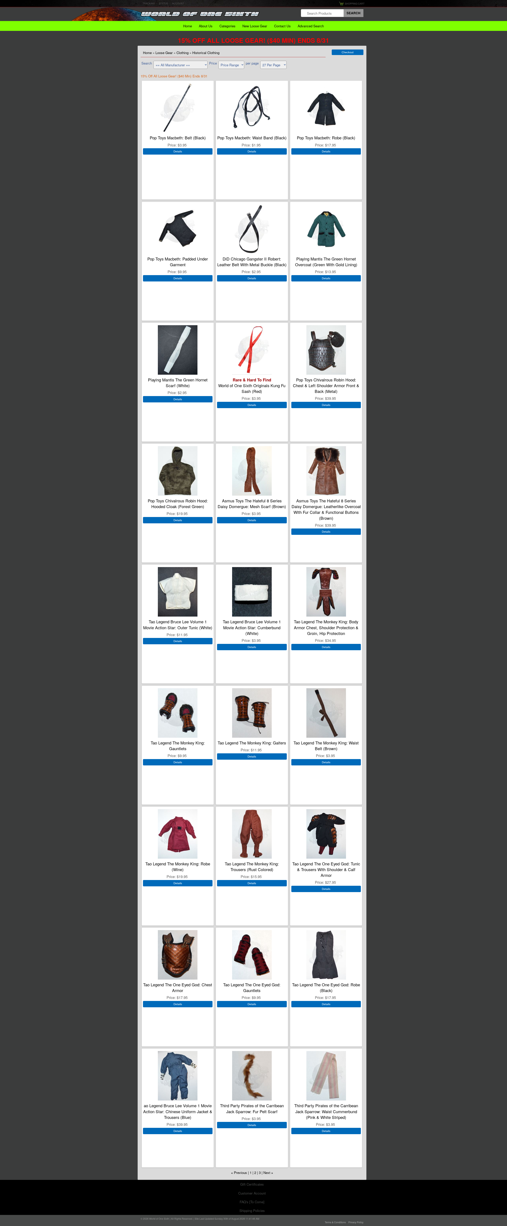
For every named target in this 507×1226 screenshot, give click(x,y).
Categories (227, 25)
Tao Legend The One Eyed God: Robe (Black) (326, 987)
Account (178, 3)
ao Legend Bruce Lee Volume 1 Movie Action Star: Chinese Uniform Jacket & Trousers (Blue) (177, 1111)
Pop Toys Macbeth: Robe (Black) (326, 138)
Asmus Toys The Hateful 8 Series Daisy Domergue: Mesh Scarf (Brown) (252, 503)
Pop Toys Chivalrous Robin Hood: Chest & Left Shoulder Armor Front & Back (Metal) (326, 385)
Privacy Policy (355, 1222)
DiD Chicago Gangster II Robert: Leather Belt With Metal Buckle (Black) (252, 261)
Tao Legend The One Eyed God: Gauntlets (251, 987)
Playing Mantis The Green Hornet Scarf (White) (178, 382)
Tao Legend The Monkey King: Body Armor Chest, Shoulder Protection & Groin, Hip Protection (326, 627)
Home (187, 25)
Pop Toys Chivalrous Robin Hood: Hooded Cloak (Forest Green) (178, 503)
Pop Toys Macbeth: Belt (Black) (178, 138)
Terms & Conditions (335, 1222)
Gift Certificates (252, 1184)
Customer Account (252, 1193)
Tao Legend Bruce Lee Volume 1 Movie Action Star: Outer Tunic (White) (177, 624)
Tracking (149, 3)
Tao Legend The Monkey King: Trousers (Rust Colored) (252, 866)
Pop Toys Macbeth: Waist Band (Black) (252, 138)
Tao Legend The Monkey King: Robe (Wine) (177, 866)
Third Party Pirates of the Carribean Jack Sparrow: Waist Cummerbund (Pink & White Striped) (326, 1111)
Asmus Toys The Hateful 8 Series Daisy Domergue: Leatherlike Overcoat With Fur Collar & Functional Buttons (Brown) (326, 509)
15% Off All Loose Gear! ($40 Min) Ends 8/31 (253, 40)
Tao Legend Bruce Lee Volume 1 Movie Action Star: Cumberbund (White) (252, 627)
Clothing (182, 52)
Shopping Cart (354, 3)
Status (163, 3)
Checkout (348, 52)
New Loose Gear (254, 25)
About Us (206, 25)
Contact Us (282, 25)
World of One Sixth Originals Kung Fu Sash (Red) (251, 385)
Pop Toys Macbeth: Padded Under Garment (177, 261)
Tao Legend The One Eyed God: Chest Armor (177, 987)
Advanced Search (311, 25)
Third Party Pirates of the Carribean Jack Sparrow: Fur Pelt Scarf (252, 1108)
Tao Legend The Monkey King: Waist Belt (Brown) (326, 745)
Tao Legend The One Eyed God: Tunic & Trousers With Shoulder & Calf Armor (326, 869)
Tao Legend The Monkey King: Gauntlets (178, 745)
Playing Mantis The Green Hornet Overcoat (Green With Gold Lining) (326, 261)
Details (177, 151)
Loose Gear (164, 52)
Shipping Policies (252, 1210)
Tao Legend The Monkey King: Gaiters (252, 743)
